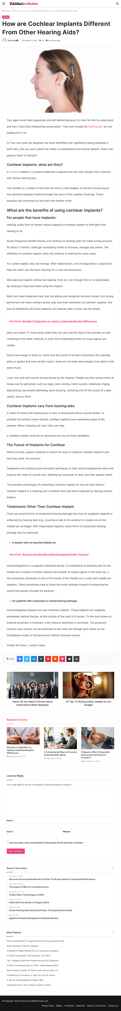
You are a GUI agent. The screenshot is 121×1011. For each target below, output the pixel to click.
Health (15, 11)
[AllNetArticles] (24, 3)
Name (10, 820)
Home (7, 11)
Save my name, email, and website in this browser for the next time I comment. (46, 842)
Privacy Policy (48, 1005)
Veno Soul (12, 40)
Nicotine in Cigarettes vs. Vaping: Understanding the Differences (20, 750)
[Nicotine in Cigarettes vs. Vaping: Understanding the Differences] (23, 735)
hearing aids (95, 126)
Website (66, 831)
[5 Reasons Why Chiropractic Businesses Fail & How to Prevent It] (97, 738)
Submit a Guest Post (96, 1005)
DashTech (80, 1005)
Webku (59, 1005)
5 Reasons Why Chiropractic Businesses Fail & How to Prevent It (95, 755)
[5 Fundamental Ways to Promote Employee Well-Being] (60, 738)
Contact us (113, 1005)
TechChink (69, 1005)
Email (10, 831)
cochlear (14, 171)
